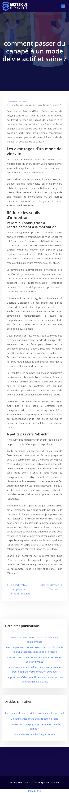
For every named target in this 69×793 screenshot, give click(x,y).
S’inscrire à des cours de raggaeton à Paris (34, 718)
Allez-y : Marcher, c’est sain (49, 587)
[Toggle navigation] (63, 6)
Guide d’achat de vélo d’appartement (34, 734)
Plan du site (34, 790)
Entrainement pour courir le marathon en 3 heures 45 (34, 713)
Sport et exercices (18, 101)
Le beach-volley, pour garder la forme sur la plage (20, 589)
